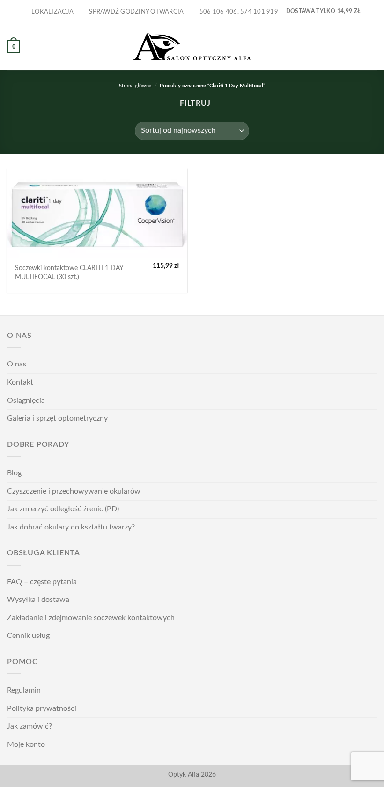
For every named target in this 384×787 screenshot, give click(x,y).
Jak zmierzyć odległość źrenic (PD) (63, 509)
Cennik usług (28, 635)
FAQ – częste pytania (42, 582)
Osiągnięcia (26, 400)
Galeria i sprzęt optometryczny (57, 418)
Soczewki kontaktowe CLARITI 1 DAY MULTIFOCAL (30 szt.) (69, 272)
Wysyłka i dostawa (38, 599)
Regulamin (24, 690)
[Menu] (371, 46)
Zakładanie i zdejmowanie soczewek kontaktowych (91, 618)
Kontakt (20, 382)
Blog (14, 473)
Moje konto (26, 744)
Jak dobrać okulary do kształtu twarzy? (71, 527)
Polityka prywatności (41, 708)
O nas (16, 364)
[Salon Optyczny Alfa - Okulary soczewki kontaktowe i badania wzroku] (192, 47)
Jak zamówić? (29, 726)
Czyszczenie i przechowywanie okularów (73, 491)
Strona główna (135, 85)
